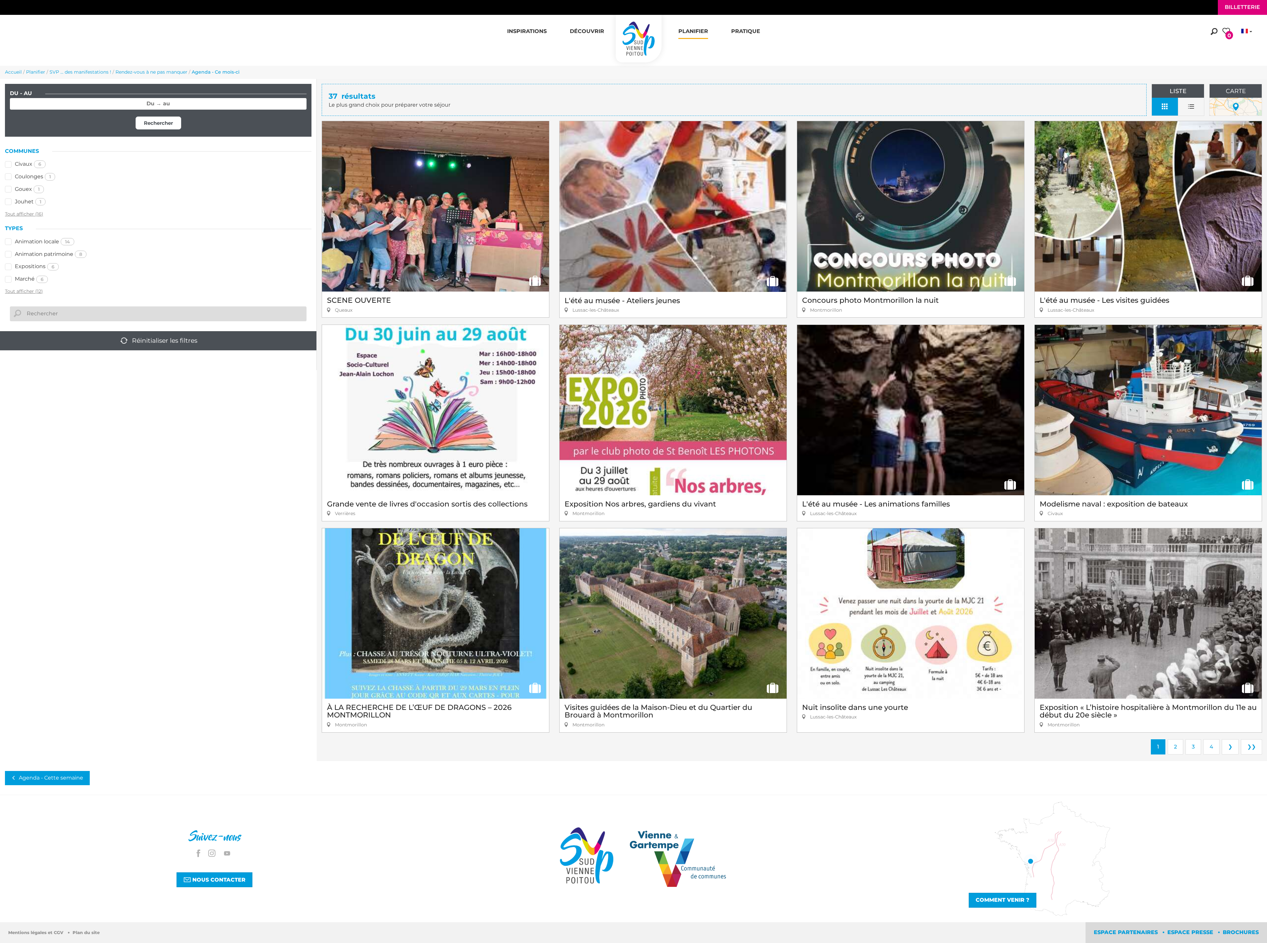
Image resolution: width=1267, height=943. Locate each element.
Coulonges (33, 176)
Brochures (1241, 932)
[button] (526, 28)
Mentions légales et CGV (36, 932)
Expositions (34, 266)
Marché (29, 279)
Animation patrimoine (48, 254)
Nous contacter (218, 880)
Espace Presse (1191, 932)
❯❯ (1251, 747)
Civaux (28, 164)
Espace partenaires (1126, 932)
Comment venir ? (1002, 900)
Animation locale (42, 241)
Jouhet (28, 201)
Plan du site (86, 932)
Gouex (27, 189)
